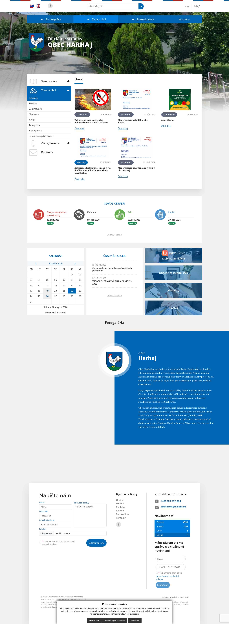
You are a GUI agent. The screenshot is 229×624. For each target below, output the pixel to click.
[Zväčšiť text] (196, 6)
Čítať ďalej (79, 128)
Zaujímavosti (35, 108)
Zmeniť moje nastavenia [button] (114, 620)
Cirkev (32, 119)
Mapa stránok (46, 602)
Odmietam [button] (134, 620)
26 (47, 296)
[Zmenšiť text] (188, 6)
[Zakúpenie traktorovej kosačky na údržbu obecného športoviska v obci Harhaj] (92, 147)
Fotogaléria (34, 125)
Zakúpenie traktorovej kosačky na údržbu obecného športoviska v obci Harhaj (92, 170)
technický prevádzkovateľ (55, 607)
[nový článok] (179, 99)
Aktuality (33, 98)
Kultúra (120, 511)
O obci (119, 500)
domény (44, 604)
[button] (50, 19)
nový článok (167, 120)
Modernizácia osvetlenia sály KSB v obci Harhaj (136, 169)
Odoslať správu (96, 542)
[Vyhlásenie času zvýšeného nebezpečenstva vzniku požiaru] (92, 99)
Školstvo (33, 114)
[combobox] (161, 567)
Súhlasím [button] (94, 620)
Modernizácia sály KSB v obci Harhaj (133, 121)
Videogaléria (35, 130)
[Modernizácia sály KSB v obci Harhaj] (136, 99)
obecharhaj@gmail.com (173, 507)
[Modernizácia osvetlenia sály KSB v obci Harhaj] (136, 147)
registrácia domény (55, 604)
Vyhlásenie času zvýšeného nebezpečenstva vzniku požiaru (91, 121)
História (33, 103)
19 (47, 290)
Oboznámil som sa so (58, 542)
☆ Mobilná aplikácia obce (41, 136)
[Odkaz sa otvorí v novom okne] (50, 5)
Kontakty (184, 19)
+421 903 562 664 (171, 501)
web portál (57, 602)
